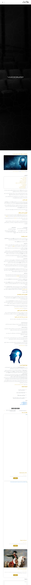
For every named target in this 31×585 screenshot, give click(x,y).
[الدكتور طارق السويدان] (26, 2)
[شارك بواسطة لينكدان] (15, 408)
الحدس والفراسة (24, 179)
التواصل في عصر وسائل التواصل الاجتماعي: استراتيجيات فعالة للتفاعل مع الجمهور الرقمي (11, 410)
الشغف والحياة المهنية (22, 345)
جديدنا (13, 171)
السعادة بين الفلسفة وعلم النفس (18, 384)
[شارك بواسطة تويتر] (17, 408)
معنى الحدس (24, 177)
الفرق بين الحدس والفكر (23, 178)
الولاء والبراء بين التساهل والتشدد (18, 308)
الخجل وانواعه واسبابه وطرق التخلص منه (22, 410)
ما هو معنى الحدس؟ (22, 186)
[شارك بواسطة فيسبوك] (18, 408)
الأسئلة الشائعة (24, 185)
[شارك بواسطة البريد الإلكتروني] (12, 408)
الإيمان (13, 246)
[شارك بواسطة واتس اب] (13, 408)
